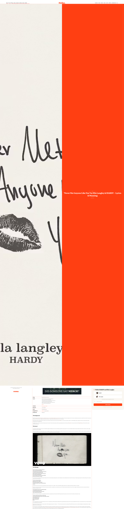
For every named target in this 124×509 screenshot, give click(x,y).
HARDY (43, 410)
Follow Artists (107, 404)
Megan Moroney (80, 422)
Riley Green (69, 422)
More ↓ (43, 404)
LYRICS (10, 3)
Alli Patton (92, 197)
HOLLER (7, 3)
